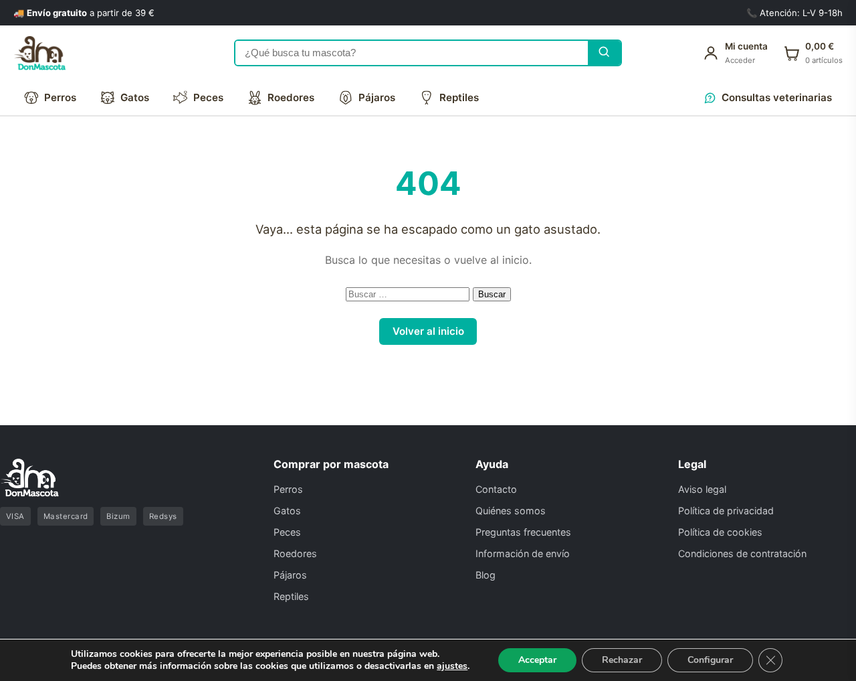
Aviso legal (702, 489)
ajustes (452, 666)
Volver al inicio (428, 331)
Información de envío (522, 553)
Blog (485, 575)
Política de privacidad (726, 510)
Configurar (710, 660)
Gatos (134, 97)
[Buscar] (604, 53)
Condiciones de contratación (742, 553)
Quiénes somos (510, 510)
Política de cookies (720, 532)
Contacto (496, 489)
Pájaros (376, 97)
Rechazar (622, 660)
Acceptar (537, 660)
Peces (208, 97)
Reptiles (459, 97)
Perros (60, 97)
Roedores (291, 97)
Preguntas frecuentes (523, 532)
